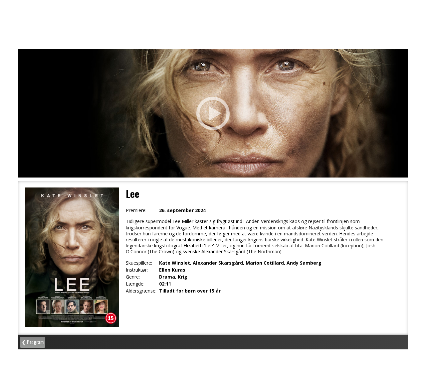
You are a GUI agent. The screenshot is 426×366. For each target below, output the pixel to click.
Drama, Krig (173, 277)
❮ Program (33, 341)
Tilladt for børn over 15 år (190, 291)
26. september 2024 (182, 210)
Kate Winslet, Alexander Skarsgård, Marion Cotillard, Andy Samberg (240, 263)
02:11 (165, 284)
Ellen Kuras (172, 270)
